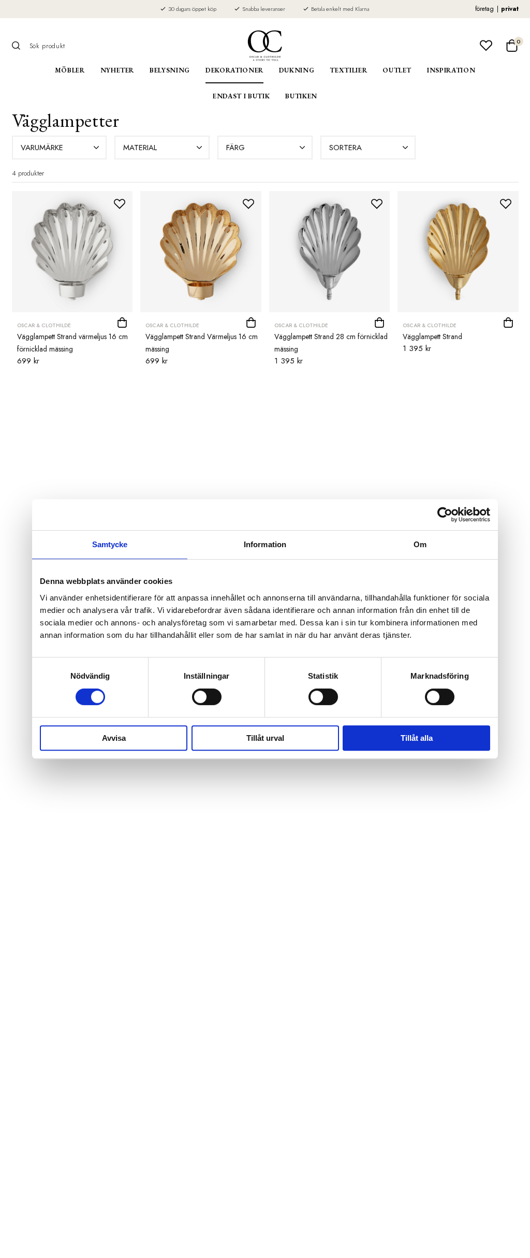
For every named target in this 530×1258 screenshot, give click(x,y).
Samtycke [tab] (110, 544)
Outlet (396, 70)
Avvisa (114, 738)
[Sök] (19, 45)
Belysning (170, 70)
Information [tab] (265, 544)
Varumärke (42, 147)
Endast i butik (241, 96)
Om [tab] (420, 544)
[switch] (207, 697)
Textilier (348, 70)
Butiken (301, 96)
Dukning (297, 70)
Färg (235, 147)
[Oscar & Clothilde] (264, 45)
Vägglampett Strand (432, 336)
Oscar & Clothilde (44, 325)
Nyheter (117, 70)
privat (510, 8)
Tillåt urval (265, 738)
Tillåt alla (417, 738)
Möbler (70, 70)
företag (484, 8)
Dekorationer (234, 70)
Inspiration (451, 70)
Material (140, 147)
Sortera (345, 147)
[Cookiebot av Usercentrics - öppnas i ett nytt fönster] (445, 514)
